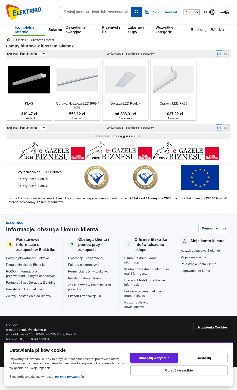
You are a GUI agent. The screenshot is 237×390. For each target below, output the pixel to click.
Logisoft (24, 198)
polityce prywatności (69, 376)
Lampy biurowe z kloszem (31, 46)
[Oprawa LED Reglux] (125, 80)
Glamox (66, 46)
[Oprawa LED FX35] (173, 80)
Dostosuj (204, 358)
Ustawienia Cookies (212, 327)
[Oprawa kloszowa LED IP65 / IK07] (77, 80)
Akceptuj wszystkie (154, 358)
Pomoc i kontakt (215, 228)
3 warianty (125, 118)
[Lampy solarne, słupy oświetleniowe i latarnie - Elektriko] (23, 12)
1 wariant (29, 118)
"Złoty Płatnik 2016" (33, 186)
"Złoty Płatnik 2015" (33, 179)
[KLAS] (29, 80)
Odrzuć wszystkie (179, 370)
